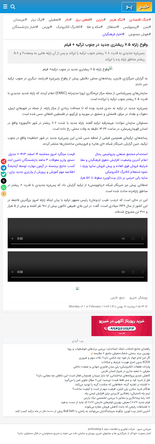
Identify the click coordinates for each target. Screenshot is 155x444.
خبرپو (133, 297)
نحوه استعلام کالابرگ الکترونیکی (126, 171)
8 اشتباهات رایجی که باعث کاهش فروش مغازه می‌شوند (117, 407)
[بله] (3, 174)
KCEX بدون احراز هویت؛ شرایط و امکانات (125, 362)
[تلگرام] (3, 168)
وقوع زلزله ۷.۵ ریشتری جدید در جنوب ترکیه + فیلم (106, 44)
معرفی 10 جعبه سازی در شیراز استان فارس (125, 371)
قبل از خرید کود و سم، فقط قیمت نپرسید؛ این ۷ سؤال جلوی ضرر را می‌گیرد (107, 380)
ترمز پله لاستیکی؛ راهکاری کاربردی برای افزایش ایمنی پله (117, 393)
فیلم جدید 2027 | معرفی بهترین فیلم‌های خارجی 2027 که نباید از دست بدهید (105, 402)
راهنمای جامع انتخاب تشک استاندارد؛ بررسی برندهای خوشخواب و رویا (108, 349)
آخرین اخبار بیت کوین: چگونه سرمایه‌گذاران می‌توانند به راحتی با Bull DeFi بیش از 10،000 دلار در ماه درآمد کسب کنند (82, 411)
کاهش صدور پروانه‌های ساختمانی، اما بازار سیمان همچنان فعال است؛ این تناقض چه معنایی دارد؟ (93, 375)
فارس (114, 297)
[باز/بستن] (3, 194)
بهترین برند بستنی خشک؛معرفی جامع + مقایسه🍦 (120, 353)
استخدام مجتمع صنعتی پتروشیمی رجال (121, 154)
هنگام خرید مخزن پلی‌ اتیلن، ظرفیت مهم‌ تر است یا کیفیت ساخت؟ (111, 389)
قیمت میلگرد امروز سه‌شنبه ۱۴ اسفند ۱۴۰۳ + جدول (41, 154)
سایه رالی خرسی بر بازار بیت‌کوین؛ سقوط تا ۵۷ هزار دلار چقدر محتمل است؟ (98, 177)
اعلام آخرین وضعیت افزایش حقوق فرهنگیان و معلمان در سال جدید (102, 160)
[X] (3, 181)
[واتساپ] (3, 187)
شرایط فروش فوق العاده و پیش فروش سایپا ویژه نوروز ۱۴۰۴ (108, 166)
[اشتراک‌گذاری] (3, 161)
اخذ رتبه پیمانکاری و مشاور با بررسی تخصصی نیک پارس (117, 398)
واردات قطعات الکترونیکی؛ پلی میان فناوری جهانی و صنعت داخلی (111, 366)
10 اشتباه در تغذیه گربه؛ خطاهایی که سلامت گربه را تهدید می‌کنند (112, 384)
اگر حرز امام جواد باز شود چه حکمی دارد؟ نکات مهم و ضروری (114, 358)
